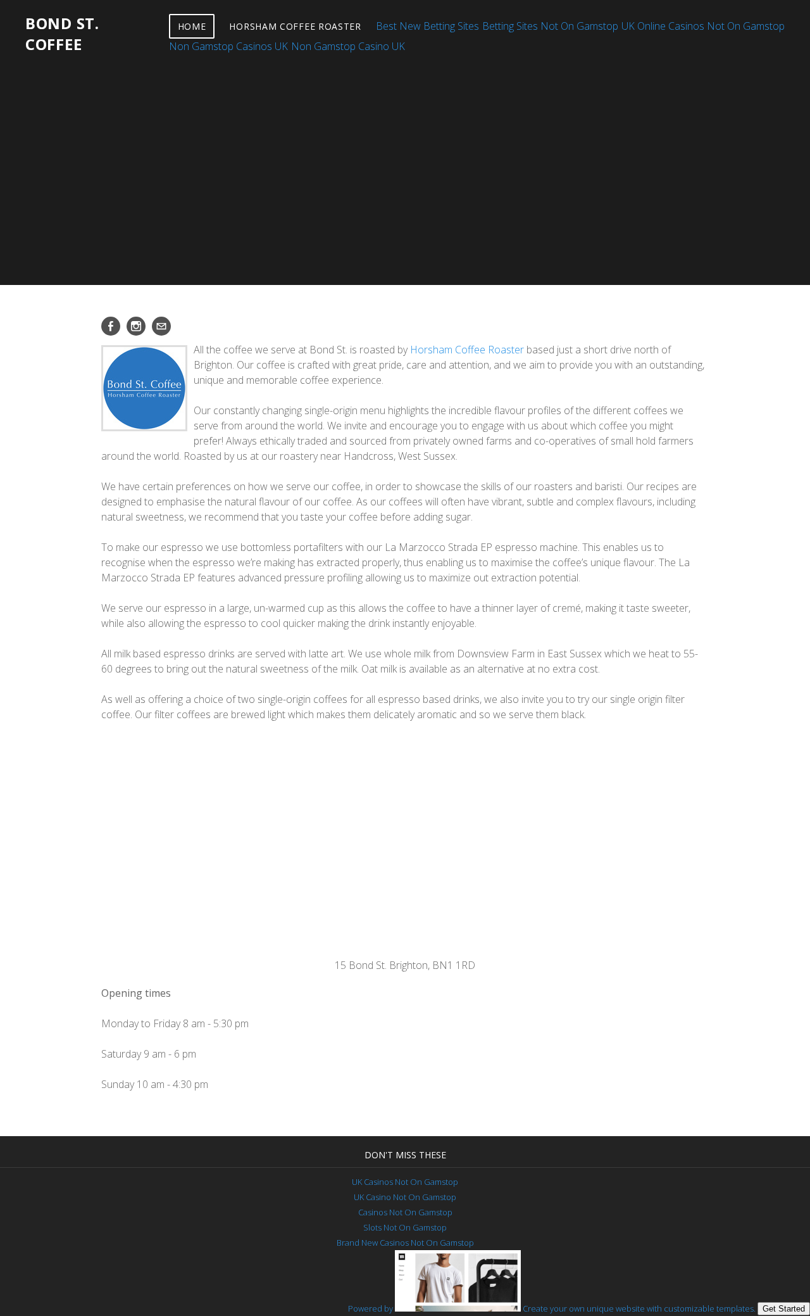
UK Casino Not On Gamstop (405, 1197)
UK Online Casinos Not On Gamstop (703, 26)
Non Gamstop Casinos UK (228, 46)
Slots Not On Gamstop (405, 1227)
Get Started (784, 1308)
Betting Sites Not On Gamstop (550, 26)
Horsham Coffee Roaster (295, 26)
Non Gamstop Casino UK (348, 46)
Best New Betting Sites (427, 26)
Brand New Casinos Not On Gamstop (405, 1242)
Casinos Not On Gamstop (405, 1212)
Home (192, 26)
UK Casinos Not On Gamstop (405, 1181)
